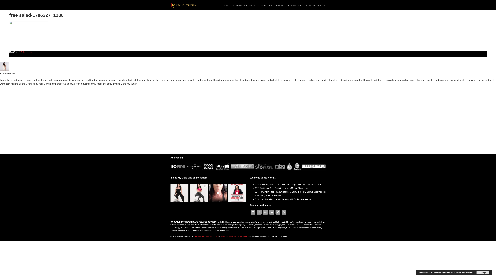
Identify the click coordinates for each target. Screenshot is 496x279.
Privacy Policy (243, 236)
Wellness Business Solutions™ (206, 236)
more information (468, 273)
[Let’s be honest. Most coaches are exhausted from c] (179, 193)
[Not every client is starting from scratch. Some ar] (218, 193)
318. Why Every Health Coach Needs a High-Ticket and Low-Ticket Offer (288, 184)
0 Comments (26, 52)
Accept (483, 272)
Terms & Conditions (228, 236)
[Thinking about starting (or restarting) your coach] (237, 193)
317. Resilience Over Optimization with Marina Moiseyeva (281, 188)
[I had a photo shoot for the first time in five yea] (199, 193)
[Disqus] (248, 120)
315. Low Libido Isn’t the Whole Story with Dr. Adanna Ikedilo (283, 199)
